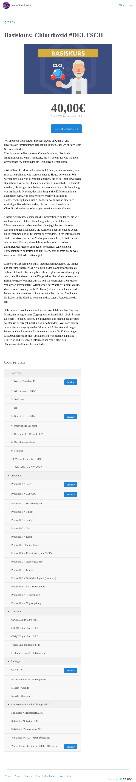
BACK (11, 22)
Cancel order (65, 776)
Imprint (28, 776)
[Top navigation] (131, 5)
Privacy (18, 776)
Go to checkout (66, 128)
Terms (8, 776)
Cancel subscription (45, 776)
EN (120, 5)
